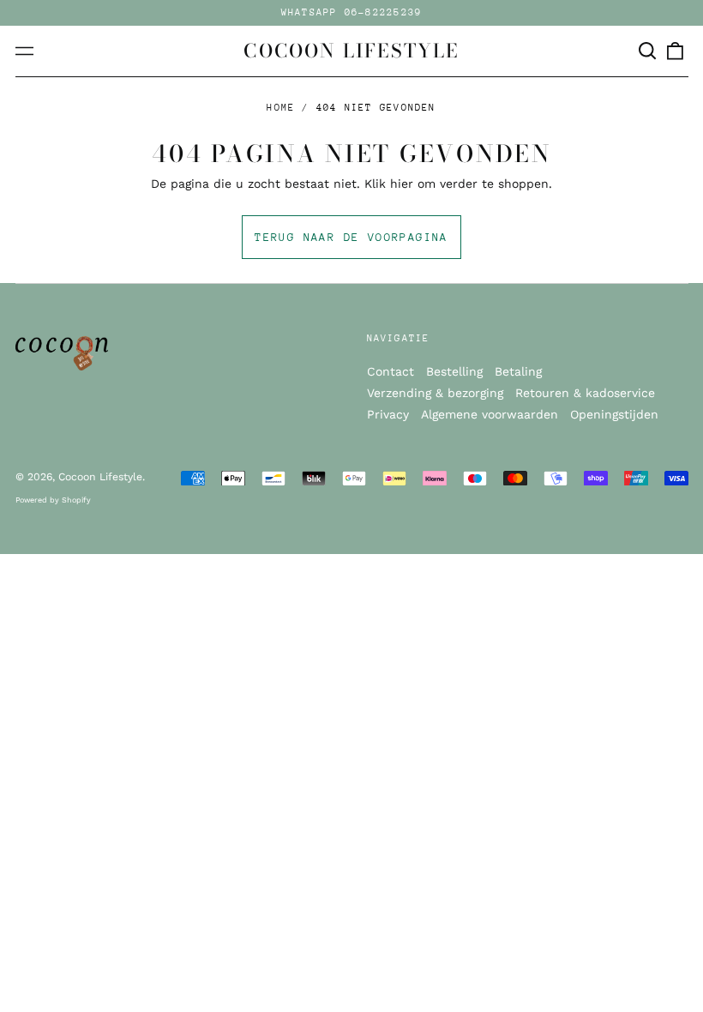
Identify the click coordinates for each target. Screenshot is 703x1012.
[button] (648, 51)
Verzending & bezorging (435, 393)
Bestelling (454, 371)
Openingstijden (614, 414)
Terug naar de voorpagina (351, 237)
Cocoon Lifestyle (351, 50)
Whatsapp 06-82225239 (352, 12)
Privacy (388, 414)
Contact (390, 371)
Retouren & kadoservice (585, 393)
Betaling (518, 371)
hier (401, 183)
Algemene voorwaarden (489, 414)
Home (281, 107)
